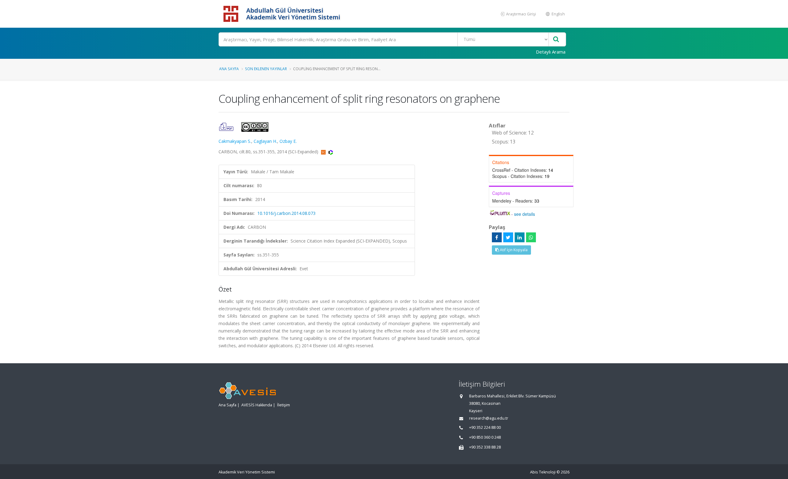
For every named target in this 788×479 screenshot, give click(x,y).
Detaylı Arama (550, 52)
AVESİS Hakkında (256, 405)
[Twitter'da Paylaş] (508, 237)
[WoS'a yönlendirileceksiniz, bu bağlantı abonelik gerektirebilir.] (330, 152)
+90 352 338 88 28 (485, 447)
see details (524, 214)
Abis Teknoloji (543, 472)
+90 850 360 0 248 (485, 437)
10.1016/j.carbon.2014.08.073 (286, 213)
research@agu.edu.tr (488, 418)
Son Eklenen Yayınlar (266, 68)
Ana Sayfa (229, 68)
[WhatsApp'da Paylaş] (531, 237)
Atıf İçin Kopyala (513, 249)
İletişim (283, 405)
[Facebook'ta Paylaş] (497, 237)
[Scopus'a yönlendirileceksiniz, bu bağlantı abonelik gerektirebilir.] (324, 152)
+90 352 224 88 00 (485, 427)
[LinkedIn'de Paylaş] (520, 237)
